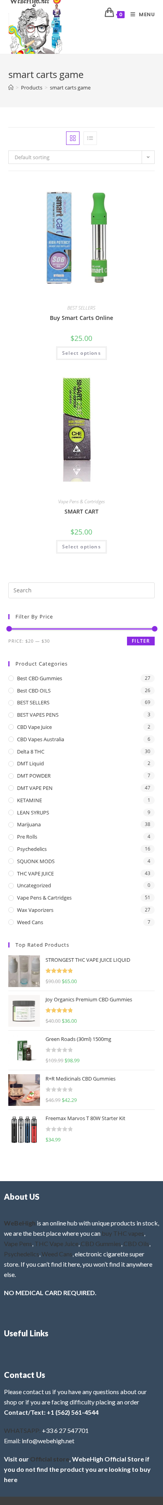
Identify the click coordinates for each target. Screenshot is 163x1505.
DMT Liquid (30, 763)
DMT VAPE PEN (35, 788)
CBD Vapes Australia (40, 739)
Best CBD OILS (34, 690)
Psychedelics (32, 848)
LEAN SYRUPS (33, 812)
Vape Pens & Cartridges (81, 501)
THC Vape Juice (56, 1243)
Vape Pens (18, 1243)
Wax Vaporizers (35, 909)
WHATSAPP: (22, 1430)
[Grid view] (73, 138)
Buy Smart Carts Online (81, 318)
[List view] (90, 138)
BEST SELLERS (81, 307)
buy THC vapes (123, 1233)
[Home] (10, 87)
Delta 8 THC (30, 751)
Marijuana (29, 824)
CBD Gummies (101, 1243)
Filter (141, 640)
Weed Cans (30, 922)
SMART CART (81, 511)
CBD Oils (136, 1243)
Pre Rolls (27, 836)
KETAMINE (29, 800)
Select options (81, 353)
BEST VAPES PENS (38, 714)
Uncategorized (34, 885)
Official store (49, 1459)
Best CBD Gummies (39, 678)
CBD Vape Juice (34, 727)
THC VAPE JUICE (35, 873)
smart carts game (70, 87)
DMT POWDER (34, 775)
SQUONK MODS (36, 861)
